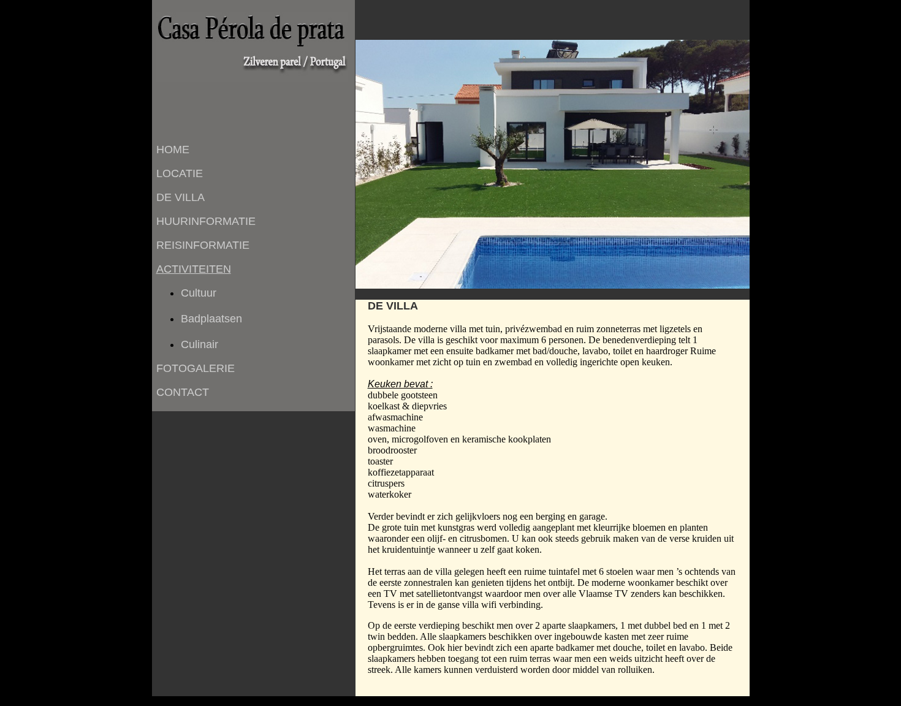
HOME (172, 149)
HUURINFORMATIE (206, 221)
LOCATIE (179, 173)
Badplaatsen (211, 319)
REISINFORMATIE (202, 245)
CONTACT (182, 392)
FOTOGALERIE (195, 368)
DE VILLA (180, 197)
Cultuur (198, 293)
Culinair (199, 344)
